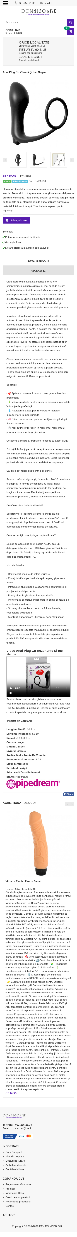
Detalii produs (38, 261)
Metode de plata (15, 1156)
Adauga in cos (19, 220)
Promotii (10, 1188)
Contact (10, 1205)
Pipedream (21, 776)
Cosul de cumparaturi (18, 1197)
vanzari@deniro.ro (25, 1128)
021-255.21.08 (27, 3)
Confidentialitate (15, 1169)
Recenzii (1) (38, 270)
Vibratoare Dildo (15, 1193)
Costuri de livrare (15, 1160)
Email (47, 3)
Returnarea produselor (18, 1201)
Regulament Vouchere (18, 1184)
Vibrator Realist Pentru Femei (23, 881)
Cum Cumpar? (14, 1152)
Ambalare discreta (16, 1165)
